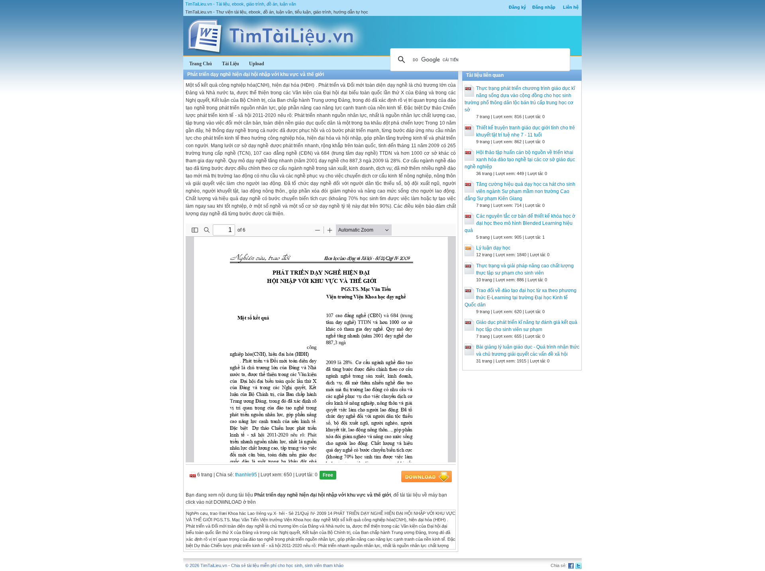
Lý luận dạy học (493, 248)
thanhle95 (246, 474)
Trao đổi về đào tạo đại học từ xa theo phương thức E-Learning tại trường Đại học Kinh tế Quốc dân (521, 298)
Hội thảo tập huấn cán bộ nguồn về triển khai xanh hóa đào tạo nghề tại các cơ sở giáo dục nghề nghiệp (520, 160)
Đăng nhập (543, 7)
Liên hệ (571, 7)
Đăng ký (517, 7)
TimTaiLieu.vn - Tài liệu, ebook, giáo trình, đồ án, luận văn (240, 4)
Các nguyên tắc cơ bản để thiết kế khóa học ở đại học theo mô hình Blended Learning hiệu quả (520, 223)
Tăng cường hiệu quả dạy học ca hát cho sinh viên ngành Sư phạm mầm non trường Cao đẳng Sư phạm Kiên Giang (520, 191)
